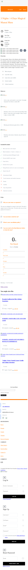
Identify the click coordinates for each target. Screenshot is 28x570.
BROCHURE (10, 9)
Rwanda (2, 428)
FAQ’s (2, 456)
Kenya (2, 424)
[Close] (4, 477)
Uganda (2, 432)
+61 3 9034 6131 (6, 406)
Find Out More (4, 448)
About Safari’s (4, 445)
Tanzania (3, 435)
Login (20, 9)
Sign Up (24, 9)
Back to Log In (6, 566)
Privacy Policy (20, 468)
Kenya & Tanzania (5, 439)
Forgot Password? (7, 499)
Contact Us (3, 452)
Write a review (4, 287)
